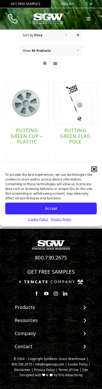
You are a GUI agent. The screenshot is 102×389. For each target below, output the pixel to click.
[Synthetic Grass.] (51, 281)
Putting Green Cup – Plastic (27, 136)
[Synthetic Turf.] (51, 241)
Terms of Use (68, 370)
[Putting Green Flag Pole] (75, 103)
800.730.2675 (51, 257)
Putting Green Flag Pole (75, 136)
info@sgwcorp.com (49, 364)
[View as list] (55, 63)
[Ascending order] (78, 35)
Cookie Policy (38, 219)
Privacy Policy (61, 219)
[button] (94, 169)
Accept (51, 208)
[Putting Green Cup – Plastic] (26, 103)
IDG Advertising (70, 375)
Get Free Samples (51, 271)
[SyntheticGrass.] (48, 15)
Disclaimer (22, 370)
